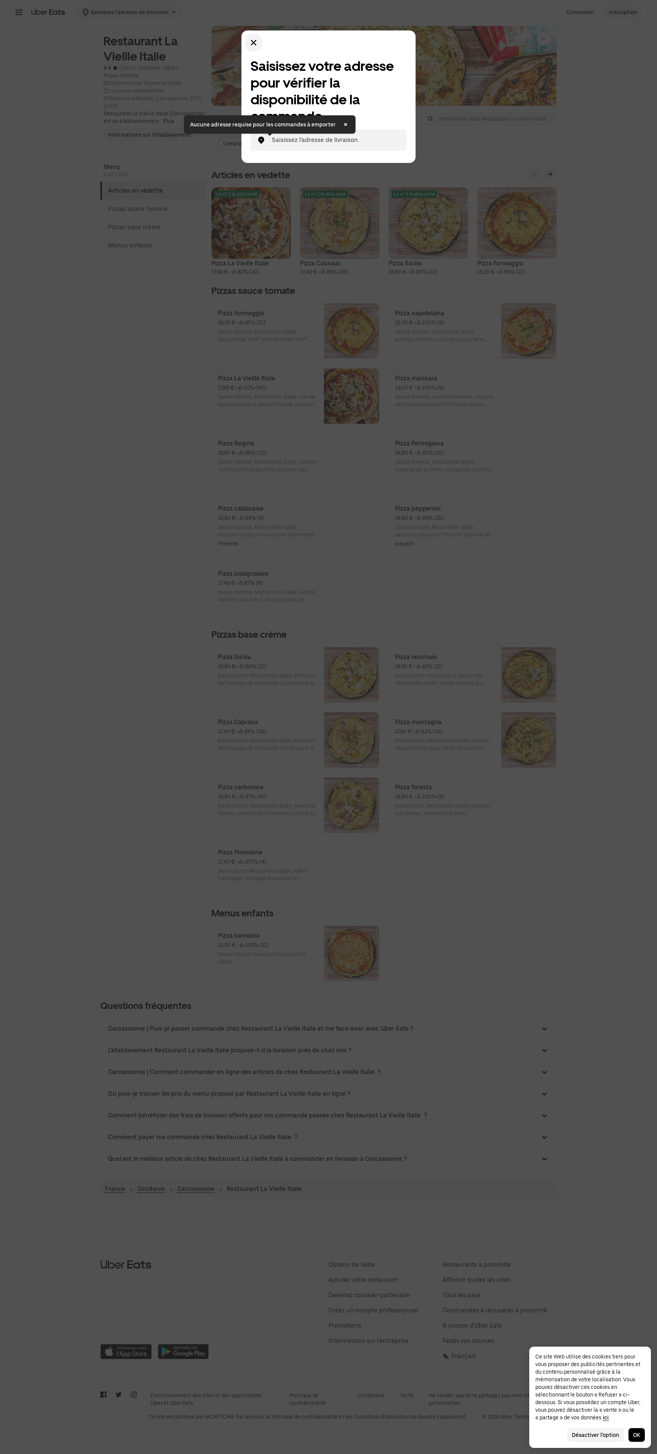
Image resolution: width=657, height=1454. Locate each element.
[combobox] (334, 140)
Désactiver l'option (595, 1435)
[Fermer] (253, 43)
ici (606, 1417)
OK (636, 1435)
